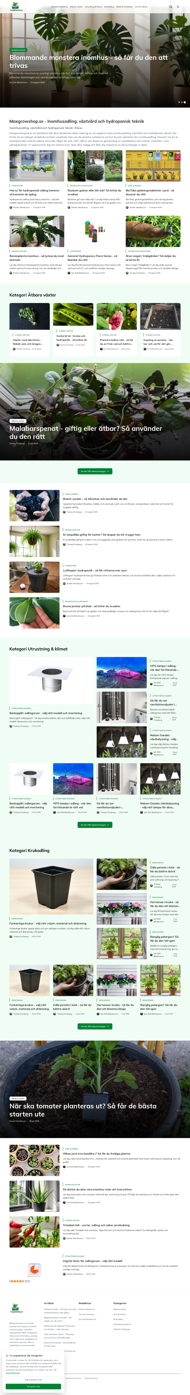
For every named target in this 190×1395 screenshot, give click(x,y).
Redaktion (85, 1303)
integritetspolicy (13, 1373)
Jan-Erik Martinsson (18, 82)
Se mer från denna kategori (93, 471)
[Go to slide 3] (185, 102)
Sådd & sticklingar (124, 6)
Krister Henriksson (17, 1121)
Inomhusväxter (18, 50)
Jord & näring (141, 6)
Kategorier (120, 1303)
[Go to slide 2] (182, 102)
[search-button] (170, 6)
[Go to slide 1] (179, 102)
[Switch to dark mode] (178, 6)
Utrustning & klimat (93, 6)
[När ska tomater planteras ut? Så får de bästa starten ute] (95, 1089)
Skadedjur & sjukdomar (81, 186)
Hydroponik (17, 186)
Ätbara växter (76, 6)
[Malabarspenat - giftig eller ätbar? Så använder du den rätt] (95, 411)
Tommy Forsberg (16, 443)
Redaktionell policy (73, 1378)
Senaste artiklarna (59, 6)
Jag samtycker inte (33, 1379)
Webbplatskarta (91, 1378)
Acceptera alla (33, 1386)
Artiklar (49, 1303)
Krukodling (109, 6)
